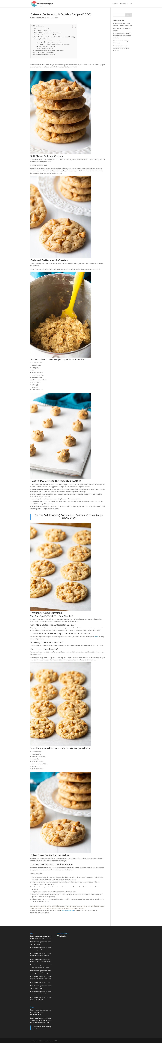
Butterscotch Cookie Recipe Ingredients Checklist (48, 33)
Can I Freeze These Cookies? (46, 48)
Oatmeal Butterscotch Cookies (42, 31)
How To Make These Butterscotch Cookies (46, 35)
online (96, 636)
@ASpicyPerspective (68, 910)
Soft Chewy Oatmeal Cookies (42, 29)
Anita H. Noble (36, 18)
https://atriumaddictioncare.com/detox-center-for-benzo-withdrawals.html (40, 1012)
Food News (54, 18)
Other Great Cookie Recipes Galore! (44, 52)
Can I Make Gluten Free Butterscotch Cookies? (50, 42)
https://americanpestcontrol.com (40, 982)
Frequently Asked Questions (42, 39)
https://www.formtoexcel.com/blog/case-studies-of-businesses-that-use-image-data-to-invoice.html (40, 1020)
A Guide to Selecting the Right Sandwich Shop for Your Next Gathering (122, 35)
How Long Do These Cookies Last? (47, 46)
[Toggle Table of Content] (73, 26)
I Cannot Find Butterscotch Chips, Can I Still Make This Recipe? (54, 44)
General (115, 4)
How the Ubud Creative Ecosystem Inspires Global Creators (121, 48)
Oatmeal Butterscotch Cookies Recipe (44, 54)
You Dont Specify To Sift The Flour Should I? (50, 41)
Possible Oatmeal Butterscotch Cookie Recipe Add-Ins (49, 50)
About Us (123, 4)
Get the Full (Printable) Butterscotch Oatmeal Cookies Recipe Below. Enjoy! (54, 37)
